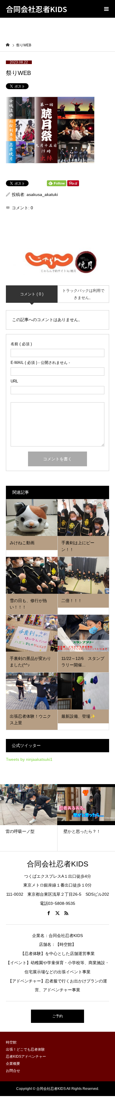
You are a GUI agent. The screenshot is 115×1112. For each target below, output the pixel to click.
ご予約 (57, 1016)
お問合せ (13, 1071)
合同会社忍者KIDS (36, 9)
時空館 (11, 1042)
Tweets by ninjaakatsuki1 (29, 759)
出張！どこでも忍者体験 (25, 1049)
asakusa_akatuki (42, 194)
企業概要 (13, 1064)
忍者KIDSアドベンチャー (26, 1056)
